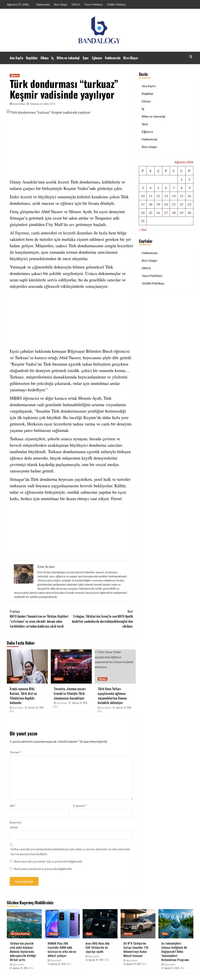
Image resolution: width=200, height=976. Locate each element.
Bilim (164, 933)
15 (181, 196)
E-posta (80, 805)
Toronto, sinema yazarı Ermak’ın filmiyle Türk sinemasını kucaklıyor (70, 693)
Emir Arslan (19, 103)
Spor (86, 58)
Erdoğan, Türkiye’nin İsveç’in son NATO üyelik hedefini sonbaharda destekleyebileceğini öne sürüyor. (102, 619)
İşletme (128, 933)
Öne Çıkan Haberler (20, 933)
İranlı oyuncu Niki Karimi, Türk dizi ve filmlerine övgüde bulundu (23, 695)
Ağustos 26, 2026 (20, 968)
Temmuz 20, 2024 (35, 707)
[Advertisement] (71, 147)
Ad (13, 805)
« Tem (143, 229)
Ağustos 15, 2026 (134, 963)
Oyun (89, 933)
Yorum (15, 752)
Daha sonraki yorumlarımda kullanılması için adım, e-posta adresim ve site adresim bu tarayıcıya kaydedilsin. (70, 851)
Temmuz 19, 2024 (79, 702)
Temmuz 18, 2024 (123, 707)
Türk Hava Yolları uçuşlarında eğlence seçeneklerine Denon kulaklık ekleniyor (112, 695)
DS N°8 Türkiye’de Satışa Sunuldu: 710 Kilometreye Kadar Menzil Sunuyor (135, 949)
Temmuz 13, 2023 (39, 103)
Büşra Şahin (18, 964)
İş (52, 58)
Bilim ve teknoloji (68, 58)
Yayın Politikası (93, 4)
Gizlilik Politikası (116, 4)
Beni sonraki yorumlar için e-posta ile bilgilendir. (48, 861)
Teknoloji (53, 933)
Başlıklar (32, 58)
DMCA (76, 4)
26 (158, 212)
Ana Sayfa (16, 58)
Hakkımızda (43, 4)
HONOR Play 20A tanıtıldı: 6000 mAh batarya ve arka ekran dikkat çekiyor (62, 949)
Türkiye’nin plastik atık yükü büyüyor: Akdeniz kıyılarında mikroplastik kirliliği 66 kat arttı (23, 951)
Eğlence (97, 58)
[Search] (190, 56)
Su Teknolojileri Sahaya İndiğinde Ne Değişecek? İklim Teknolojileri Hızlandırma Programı (175, 951)
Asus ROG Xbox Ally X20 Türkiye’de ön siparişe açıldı (98, 947)
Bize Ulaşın (60, 4)
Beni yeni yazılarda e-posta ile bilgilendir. (43, 869)
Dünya (44, 58)
